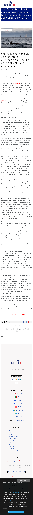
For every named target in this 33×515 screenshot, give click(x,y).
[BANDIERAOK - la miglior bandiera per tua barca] (9, 4)
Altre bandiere (19, 417)
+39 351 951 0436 (26, 461)
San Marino (19, 410)
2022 (28, 329)
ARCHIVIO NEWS (13, 322)
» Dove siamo (11, 440)
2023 (23, 329)
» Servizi (10, 434)
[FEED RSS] (7, 322)
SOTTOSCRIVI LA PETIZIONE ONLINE (16, 314)
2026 (7, 329)
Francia (19, 403)
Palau (19, 413)
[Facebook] (23, 322)
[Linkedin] (26, 322)
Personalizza (11, 512)
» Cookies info (11, 448)
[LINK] (2, 322)
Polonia (19, 393)
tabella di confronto (19, 420)
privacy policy (16, 492)
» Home (9, 430)
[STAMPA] (4, 322)
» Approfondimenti (12, 438)
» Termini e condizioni (13, 450)
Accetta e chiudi (19, 512)
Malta (19, 407)
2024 (18, 329)
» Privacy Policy (11, 446)
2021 (17, 331)
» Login (9, 444)
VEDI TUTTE (19, 333)
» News (9, 442)
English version (17, 476)
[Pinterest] (28, 322)
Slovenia (19, 400)
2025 (12, 329)
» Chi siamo (10, 432)
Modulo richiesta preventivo (16, 471)
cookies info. (11, 500)
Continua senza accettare (23, 480)
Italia (19, 397)
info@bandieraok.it (13, 461)
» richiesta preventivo (13, 436)
